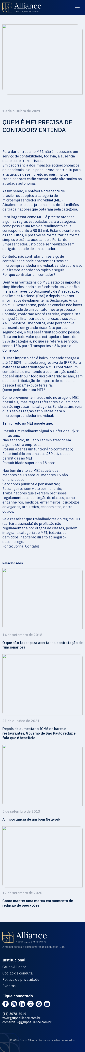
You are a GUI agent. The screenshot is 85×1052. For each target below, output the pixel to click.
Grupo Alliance (14, 967)
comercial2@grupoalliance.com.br (26, 1022)
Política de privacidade (20, 979)
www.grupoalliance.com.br (21, 1018)
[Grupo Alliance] (21, 7)
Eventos (9, 986)
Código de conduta (17, 973)
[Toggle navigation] (77, 7)
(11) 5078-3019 (14, 1014)
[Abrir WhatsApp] (75, 1042)
